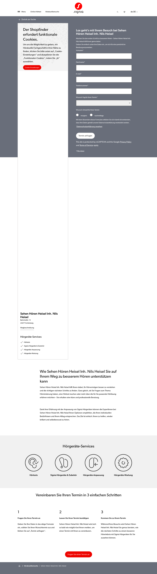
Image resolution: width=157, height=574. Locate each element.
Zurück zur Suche (28, 20)
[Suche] (117, 12)
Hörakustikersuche (52, 12)
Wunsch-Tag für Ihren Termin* (87, 97)
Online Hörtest (35, 12)
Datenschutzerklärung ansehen (89, 127)
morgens (83, 116)
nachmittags (99, 116)
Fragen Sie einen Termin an (79, 554)
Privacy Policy (125, 142)
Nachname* (80, 62)
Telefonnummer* (82, 86)
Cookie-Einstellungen (32, 67)
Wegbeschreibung (27, 328)
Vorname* (80, 50)
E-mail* (78, 74)
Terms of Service (86, 145)
